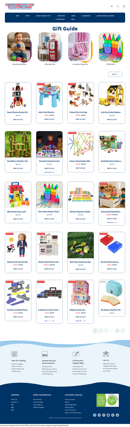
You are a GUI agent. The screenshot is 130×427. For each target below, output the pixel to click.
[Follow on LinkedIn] (117, 415)
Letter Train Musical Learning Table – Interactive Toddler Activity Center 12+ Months (49, 112)
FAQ (12, 405)
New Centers (37, 399)
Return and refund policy (73, 413)
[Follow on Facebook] (94, 415)
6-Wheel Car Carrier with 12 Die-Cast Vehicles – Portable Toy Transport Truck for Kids (49, 310)
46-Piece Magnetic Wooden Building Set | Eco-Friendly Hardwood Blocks (80, 211)
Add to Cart (18, 119)
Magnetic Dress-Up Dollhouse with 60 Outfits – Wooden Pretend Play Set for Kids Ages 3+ (80, 310)
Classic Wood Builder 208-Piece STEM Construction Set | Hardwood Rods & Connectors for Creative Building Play (80, 161)
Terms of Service (70, 410)
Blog (12, 407)
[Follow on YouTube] (108, 415)
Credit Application (71, 405)
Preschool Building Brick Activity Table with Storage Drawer (111, 211)
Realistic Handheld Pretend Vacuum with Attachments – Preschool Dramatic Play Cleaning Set (17, 310)
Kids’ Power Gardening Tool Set (80, 262)
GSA (12, 410)
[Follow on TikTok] (112, 415)
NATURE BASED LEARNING (105, 16)
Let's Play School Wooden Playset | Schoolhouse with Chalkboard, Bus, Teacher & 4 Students (112, 112)
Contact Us (14, 402)
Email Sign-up (37, 405)
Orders (67, 402)
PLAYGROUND (60, 19)
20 (117, 330)
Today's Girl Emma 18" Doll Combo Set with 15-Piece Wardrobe (17, 262)
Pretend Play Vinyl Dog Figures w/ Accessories (79, 112)
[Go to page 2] (123, 330)
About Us (14, 399)
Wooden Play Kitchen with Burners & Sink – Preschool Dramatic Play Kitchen (49, 262)
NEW (17, 16)
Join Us (106, 360)
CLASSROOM (86, 16)
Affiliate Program (38, 407)
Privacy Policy (69, 407)
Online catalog (38, 402)
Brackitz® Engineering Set (49, 161)
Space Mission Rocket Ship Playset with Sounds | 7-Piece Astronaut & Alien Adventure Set (17, 112)
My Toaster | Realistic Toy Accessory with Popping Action (110, 310)
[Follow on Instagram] (99, 415)
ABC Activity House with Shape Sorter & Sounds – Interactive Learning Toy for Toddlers (17, 211)
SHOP (27, 16)
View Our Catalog (18, 360)
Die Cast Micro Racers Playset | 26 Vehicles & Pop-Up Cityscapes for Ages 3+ (111, 262)
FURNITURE (61, 16)
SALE (73, 19)
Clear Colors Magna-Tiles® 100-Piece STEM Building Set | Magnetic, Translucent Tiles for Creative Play (49, 211)
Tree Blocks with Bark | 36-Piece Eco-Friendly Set (17, 161)
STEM (73, 16)
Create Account (70, 399)
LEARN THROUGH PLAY (43, 16)
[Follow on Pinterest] (103, 415)
